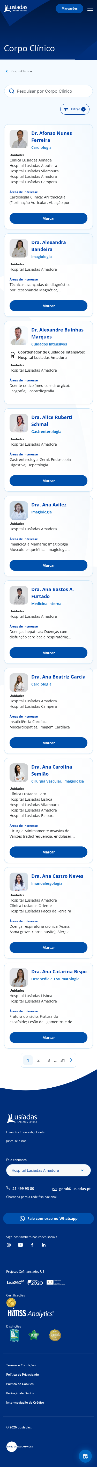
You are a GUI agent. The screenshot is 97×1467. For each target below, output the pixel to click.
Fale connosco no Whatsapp (52, 1218)
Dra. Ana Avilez (48, 505)
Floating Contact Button (86, 1456)
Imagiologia (41, 256)
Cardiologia (41, 147)
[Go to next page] (71, 1060)
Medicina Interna (46, 603)
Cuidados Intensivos (49, 344)
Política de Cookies (20, 1384)
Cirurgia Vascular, (47, 781)
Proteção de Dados (20, 1393)
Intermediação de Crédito (25, 1402)
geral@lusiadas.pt (75, 1188)
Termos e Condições (21, 1365)
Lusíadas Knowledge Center (26, 1132)
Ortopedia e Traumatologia (55, 978)
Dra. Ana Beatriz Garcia (58, 677)
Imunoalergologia (46, 883)
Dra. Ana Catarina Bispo (59, 971)
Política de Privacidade (22, 1374)
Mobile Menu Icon (91, 8)
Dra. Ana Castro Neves (57, 876)
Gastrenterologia (46, 431)
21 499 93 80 (23, 1188)
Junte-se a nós (16, 1141)
